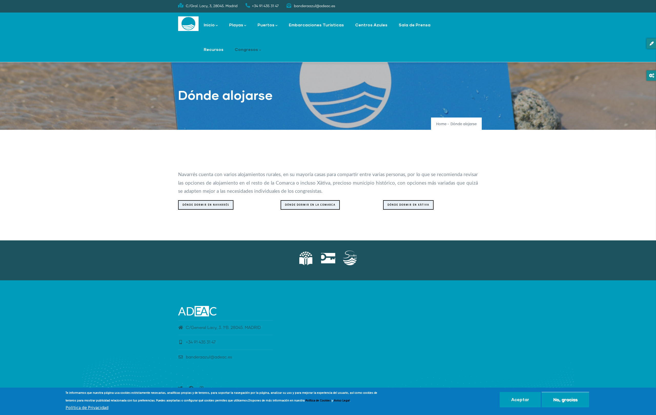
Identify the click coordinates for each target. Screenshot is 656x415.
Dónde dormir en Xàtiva (408, 205)
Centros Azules (371, 24)
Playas (236, 24)
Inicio (209, 24)
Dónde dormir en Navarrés (205, 205)
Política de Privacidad (87, 408)
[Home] (188, 24)
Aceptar (520, 399)
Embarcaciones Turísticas (316, 24)
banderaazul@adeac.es (209, 357)
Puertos (266, 24)
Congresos (246, 49)
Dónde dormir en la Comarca (310, 205)
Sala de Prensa (414, 24)
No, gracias (565, 399)
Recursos (213, 49)
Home (441, 124)
